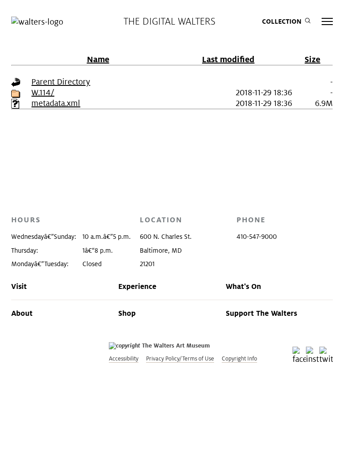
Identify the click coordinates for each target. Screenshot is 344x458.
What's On (243, 286)
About (22, 313)
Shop (127, 313)
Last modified (228, 59)
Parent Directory (60, 81)
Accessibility (123, 358)
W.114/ (42, 92)
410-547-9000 (256, 237)
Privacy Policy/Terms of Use (180, 358)
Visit (19, 286)
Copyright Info (239, 358)
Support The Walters (261, 313)
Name (98, 59)
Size (312, 59)
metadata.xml (55, 103)
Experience (137, 286)
